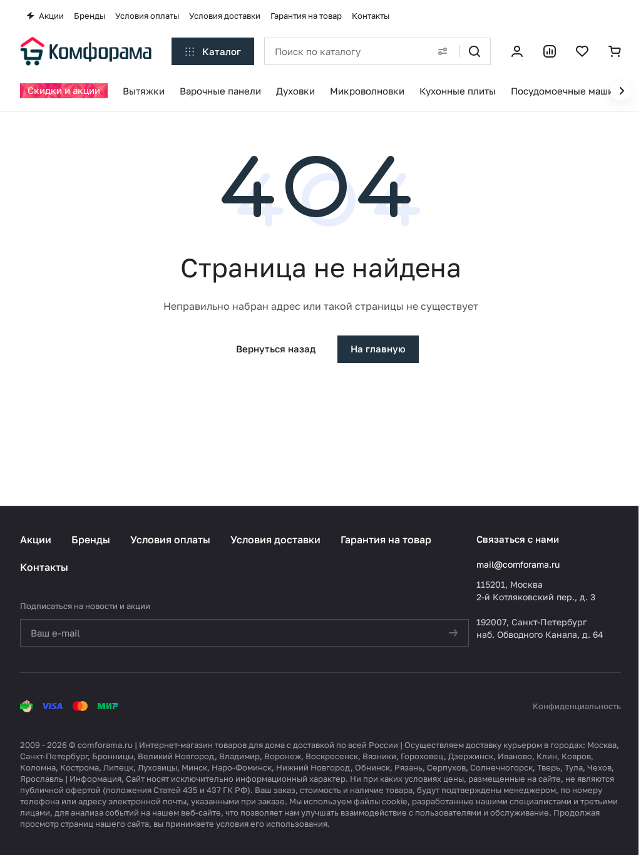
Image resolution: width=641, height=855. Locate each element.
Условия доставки (275, 539)
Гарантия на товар (386, 539)
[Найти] (474, 51)
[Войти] (517, 51)
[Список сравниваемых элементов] (549, 51)
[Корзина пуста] (614, 51)
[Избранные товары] (582, 51)
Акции (35, 539)
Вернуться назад (275, 348)
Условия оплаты (170, 539)
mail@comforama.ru (518, 564)
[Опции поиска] (442, 51)
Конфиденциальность (577, 706)
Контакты (44, 567)
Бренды (90, 539)
